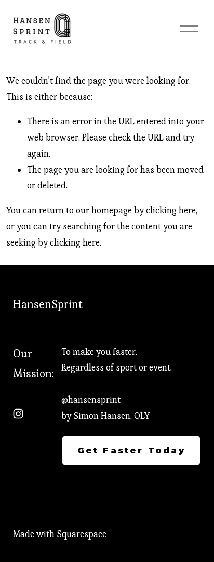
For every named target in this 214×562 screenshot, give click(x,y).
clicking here (171, 210)
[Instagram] (18, 413)
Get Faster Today (131, 450)
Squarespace (81, 534)
